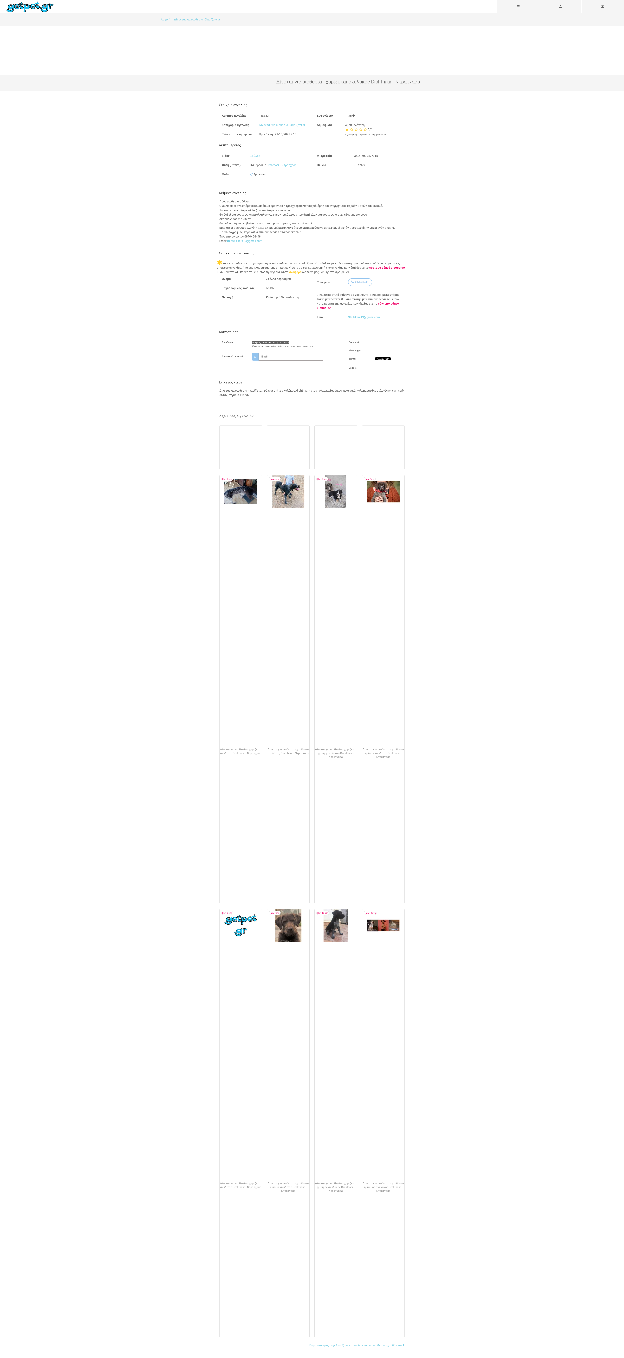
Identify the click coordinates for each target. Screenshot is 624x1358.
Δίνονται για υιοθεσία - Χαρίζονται (282, 125)
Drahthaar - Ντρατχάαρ (282, 165)
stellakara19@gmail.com (246, 241)
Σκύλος (255, 155)
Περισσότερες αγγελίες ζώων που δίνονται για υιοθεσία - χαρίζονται (356, 1345)
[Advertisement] (312, 50)
